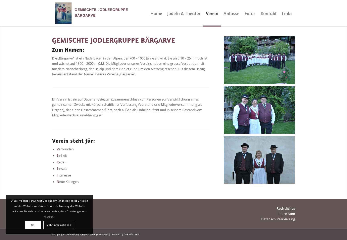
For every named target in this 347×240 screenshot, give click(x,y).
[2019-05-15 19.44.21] (259, 110)
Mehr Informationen (58, 225)
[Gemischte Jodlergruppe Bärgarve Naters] (91, 13)
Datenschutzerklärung (278, 219)
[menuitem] (156, 13)
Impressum (286, 213)
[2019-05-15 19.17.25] (259, 160)
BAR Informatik (132, 234)
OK (33, 225)
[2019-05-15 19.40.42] (259, 60)
